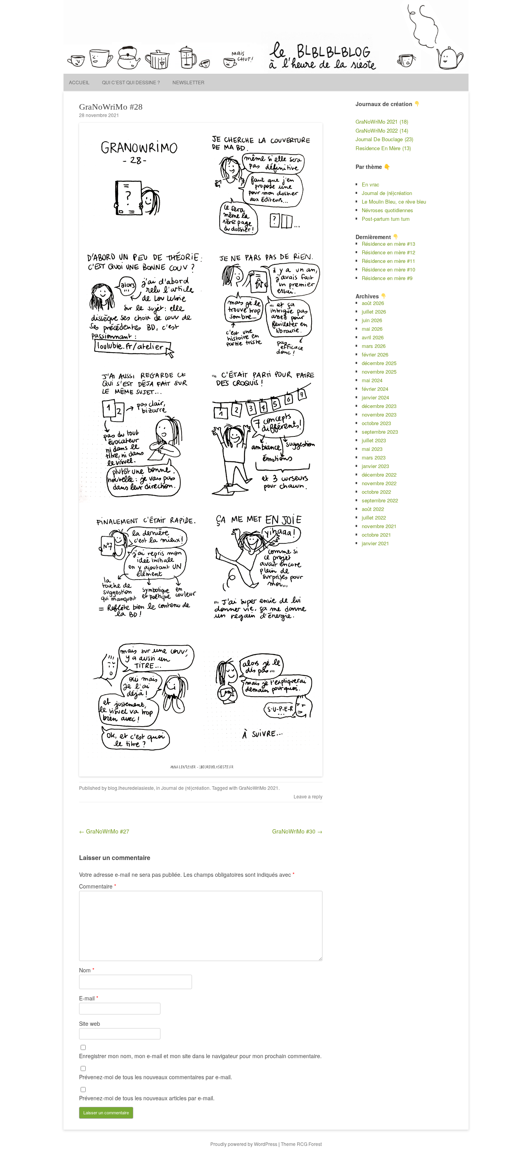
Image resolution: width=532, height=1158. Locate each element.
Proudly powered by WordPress (243, 1143)
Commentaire (97, 886)
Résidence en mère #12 (388, 252)
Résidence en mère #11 (388, 260)
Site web (89, 1023)
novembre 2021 (379, 526)
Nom (86, 970)
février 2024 (375, 388)
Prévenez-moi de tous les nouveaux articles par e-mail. (147, 1098)
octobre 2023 (376, 423)
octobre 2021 (376, 534)
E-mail (88, 998)
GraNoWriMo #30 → (297, 831)
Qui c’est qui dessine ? (131, 82)
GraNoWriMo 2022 (382, 130)
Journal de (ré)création (185, 787)
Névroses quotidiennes (387, 210)
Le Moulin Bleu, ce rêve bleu (394, 201)
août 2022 (373, 508)
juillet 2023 (374, 440)
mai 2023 (372, 448)
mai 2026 (372, 328)
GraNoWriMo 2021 (258, 787)
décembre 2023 (379, 406)
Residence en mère (383, 148)
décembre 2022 (379, 474)
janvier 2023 (375, 466)
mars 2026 (374, 345)
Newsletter (188, 82)
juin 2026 (372, 320)
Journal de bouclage (384, 139)
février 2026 (375, 354)
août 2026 (373, 303)
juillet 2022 (374, 517)
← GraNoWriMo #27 (104, 831)
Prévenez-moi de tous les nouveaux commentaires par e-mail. (155, 1077)
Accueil (79, 82)
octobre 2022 (376, 491)
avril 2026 (373, 337)
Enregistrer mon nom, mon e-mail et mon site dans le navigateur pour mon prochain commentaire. (200, 1056)
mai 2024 (372, 380)
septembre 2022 (380, 500)
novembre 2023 (379, 414)
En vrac (370, 184)
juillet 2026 (374, 311)
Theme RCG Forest (301, 1143)
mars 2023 (374, 457)
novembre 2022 (379, 483)
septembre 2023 (380, 431)
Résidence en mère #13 (388, 243)
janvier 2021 (375, 543)
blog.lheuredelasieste (131, 787)
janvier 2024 (375, 397)
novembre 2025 (379, 371)
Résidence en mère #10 (388, 269)
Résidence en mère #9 (387, 278)
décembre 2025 (379, 363)
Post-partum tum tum (386, 218)
